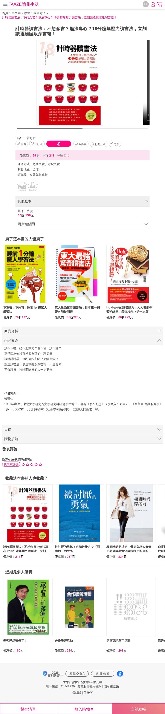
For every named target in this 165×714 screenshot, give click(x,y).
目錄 (7, 429)
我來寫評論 (11, 464)
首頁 (5, 13)
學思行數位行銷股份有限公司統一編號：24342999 (74, 684)
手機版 (88, 692)
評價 (23, 144)
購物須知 (11, 438)
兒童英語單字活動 (118, 640)
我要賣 (82, 144)
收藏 (38, 144)
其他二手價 (26, 213)
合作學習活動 (64, 640)
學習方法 (40, 13)
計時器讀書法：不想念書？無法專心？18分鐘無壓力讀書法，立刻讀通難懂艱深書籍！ (26, 550)
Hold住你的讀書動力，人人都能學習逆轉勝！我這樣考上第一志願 (129, 309)
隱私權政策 (111, 686)
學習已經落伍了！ (15, 640)
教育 (27, 13)
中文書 (16, 13)
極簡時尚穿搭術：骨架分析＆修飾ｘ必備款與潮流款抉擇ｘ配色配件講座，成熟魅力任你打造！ (128, 550)
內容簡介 (11, 340)
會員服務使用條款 (89, 686)
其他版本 (24, 201)
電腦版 (76, 692)
